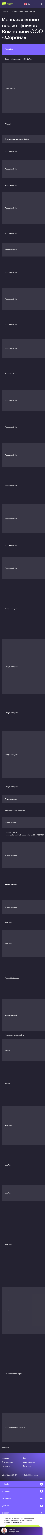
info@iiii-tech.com (30, 1475)
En (29, 4)
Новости (6, 1466)
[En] (25, 3)
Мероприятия (28, 1462)
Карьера (5, 1458)
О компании (7, 1462)
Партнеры (27, 1466)
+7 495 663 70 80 (9, 1475)
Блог (24, 1458)
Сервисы (5, 1448)
